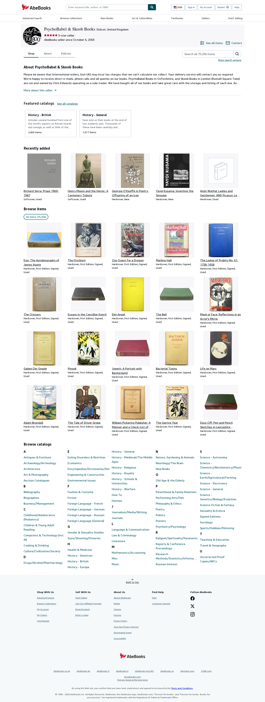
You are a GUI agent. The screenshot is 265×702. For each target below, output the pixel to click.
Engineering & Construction (86, 474)
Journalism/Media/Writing (129, 512)
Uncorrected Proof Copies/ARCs (212, 559)
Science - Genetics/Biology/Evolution (218, 497)
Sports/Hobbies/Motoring (217, 528)
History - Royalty (123, 473)
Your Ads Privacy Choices (126, 626)
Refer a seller (82, 615)
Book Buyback (82, 609)
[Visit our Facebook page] (192, 598)
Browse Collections (71, 18)
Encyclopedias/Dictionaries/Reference (88, 469)
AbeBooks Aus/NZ (144, 671)
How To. (117, 495)
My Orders (42, 615)
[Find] (152, 7)
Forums (117, 615)
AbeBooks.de (83, 671)
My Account (206, 7)
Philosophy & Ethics (169, 503)
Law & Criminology (124, 535)
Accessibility (120, 638)
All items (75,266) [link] (36, 216)
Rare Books (107, 18)
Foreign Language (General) (86, 521)
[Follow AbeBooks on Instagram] (192, 614)
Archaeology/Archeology (40, 463)
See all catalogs (67, 103)
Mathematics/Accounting (128, 552)
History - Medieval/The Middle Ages (132, 459)
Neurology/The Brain (169, 463)
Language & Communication (130, 529)
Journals (117, 518)
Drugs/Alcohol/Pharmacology (43, 562)
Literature (118, 541)
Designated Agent (123, 632)
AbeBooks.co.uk (62, 671)
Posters (161, 521)
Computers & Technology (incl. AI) (44, 537)
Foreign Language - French (85, 503)
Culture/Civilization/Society (42, 551)
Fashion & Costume (80, 492)
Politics (160, 515)
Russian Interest (166, 564)
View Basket (43, 621)
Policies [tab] (66, 53)
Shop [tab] (31, 53)
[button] (237, 54)
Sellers (206, 18)
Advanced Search (32, 18)
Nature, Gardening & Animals (175, 457)
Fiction (72, 498)
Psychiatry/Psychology (171, 526)
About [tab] (48, 53)
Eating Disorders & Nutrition (86, 457)
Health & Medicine (80, 549)
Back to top (132, 582)
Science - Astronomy (213, 457)
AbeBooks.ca (167, 671)
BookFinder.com (132, 678)
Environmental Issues (82, 480)
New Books (163, 469)
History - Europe (78, 567)
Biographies (31, 498)
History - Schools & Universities (124, 481)
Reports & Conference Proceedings (170, 546)
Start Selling (235, 18)
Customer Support (161, 603)
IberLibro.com (187, 671)
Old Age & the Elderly (170, 480)
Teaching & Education (214, 539)
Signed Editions (210, 516)
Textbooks (177, 18)
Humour (117, 500)
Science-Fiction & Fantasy (217, 505)
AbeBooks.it (122, 671)
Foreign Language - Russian (86, 515)
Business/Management (39, 503)
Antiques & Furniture (37, 457)
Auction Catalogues (37, 480)
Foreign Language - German (86, 509)
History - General (123, 451)
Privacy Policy (120, 621)
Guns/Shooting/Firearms (84, 538)
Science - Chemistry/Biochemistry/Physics (220, 465)
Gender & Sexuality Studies (86, 532)
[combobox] (107, 7)
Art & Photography (36, 474)
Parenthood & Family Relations (176, 492)
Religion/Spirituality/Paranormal (176, 538)
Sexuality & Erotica (212, 511)
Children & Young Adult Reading (39, 527)
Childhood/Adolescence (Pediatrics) (39, 517)
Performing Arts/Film (170, 498)
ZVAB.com (206, 671)
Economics (75, 463)
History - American (80, 555)
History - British (78, 561)
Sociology (206, 522)
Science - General (211, 489)
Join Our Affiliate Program (88, 603)
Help (236, 7)
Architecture (32, 469)
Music (115, 564)
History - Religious (124, 467)
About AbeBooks (122, 597)
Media (117, 603)
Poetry (160, 509)
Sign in (191, 7)
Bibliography (32, 492)
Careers (117, 609)
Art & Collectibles (142, 18)
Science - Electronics (213, 483)
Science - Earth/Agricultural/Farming (218, 475)
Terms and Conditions (182, 688)
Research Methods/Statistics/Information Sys (176, 556)
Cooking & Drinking (36, 545)
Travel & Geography (213, 545)
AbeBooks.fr (103, 671)
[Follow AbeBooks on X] (192, 606)
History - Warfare (123, 489)
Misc (115, 558)
